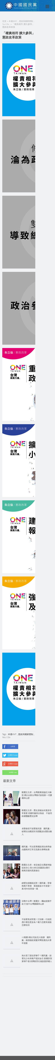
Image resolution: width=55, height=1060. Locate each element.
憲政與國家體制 (26, 21)
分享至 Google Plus (13, 764)
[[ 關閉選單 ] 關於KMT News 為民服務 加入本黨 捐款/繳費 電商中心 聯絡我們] (39, 3)
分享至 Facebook (11, 747)
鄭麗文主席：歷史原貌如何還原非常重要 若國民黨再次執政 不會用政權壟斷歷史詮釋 (37, 813)
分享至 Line (13, 772)
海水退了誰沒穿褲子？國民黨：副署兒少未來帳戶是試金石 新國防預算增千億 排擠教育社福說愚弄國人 (37, 958)
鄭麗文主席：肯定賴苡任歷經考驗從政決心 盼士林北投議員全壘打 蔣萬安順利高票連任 (37, 868)
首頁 (4, 21)
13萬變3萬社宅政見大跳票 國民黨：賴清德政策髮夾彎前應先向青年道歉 (36, 940)
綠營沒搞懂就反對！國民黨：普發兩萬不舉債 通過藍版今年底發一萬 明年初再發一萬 (36, 886)
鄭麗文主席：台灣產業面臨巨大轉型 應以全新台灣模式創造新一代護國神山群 (37, 795)
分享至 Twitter (12, 755)
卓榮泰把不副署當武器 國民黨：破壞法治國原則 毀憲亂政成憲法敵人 (37, 831)
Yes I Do (5, 24)
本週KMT (13, 21)
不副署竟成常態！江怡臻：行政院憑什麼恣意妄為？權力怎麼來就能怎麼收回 (36, 922)
